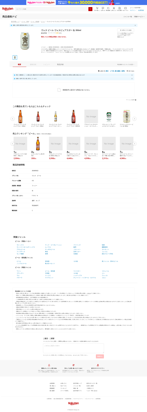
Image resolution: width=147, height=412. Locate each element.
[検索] (90, 9)
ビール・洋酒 (25, 21)
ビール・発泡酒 (35, 21)
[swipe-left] (12, 118)
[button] (103, 9)
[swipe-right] (134, 118)
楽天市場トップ (15, 21)
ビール (43, 21)
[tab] (19, 64)
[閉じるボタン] (136, 25)
